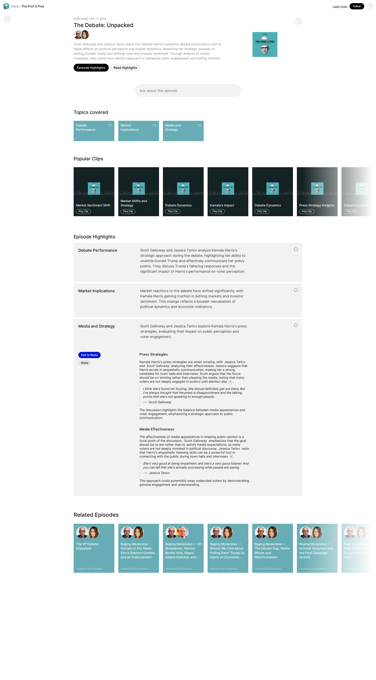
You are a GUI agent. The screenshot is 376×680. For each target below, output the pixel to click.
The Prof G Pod (32, 6)
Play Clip (83, 211)
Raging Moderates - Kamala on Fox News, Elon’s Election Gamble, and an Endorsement (138, 550)
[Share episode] (298, 21)
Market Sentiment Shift (93, 205)
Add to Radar (89, 355)
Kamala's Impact (222, 205)
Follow (357, 6)
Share (84, 362)
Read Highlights (125, 68)
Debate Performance (85, 127)
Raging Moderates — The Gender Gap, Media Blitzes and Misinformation (272, 550)
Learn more (340, 6)
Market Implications (130, 127)
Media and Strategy (173, 127)
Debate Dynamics (178, 205)
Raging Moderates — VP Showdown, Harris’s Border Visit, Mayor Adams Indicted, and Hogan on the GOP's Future (183, 555)
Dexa (15, 6)
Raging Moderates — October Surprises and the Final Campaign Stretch (316, 550)
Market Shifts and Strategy (134, 203)
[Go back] (7, 20)
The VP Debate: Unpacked (87, 546)
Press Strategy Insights (316, 205)
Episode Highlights (91, 68)
